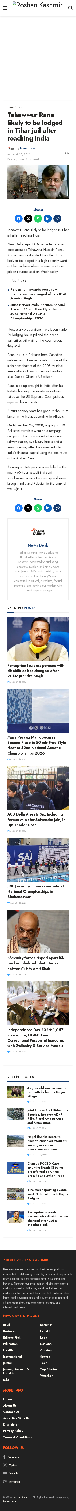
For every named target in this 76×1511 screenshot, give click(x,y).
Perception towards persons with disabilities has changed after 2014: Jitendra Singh (38, 294)
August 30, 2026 (38, 1154)
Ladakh (45, 1331)
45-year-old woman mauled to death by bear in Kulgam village (46, 1092)
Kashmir (46, 1325)
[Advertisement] (38, 56)
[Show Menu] (5, 8)
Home (10, 107)
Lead (20, 107)
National (46, 1344)
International (12, 1356)
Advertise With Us (16, 1418)
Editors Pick (11, 1337)
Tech (43, 1363)
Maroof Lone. (10, 1501)
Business (9, 1331)
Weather (46, 1375)
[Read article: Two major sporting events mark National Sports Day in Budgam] (15, 1194)
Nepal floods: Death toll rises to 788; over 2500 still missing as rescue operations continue (47, 1143)
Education (10, 1344)
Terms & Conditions (17, 1437)
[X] (28, 219)
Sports (45, 1356)
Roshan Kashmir (21, 1497)
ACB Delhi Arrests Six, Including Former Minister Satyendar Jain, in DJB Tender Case (36, 820)
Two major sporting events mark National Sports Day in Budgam (47, 1194)
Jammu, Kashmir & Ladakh (16, 1371)
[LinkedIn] (48, 219)
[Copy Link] (57, 219)
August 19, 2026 (18, 759)
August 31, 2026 (38, 1101)
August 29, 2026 (18, 682)
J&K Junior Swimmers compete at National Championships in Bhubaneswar (35, 891)
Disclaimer (11, 1424)
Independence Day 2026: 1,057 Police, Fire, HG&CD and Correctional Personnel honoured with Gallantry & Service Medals (36, 1038)
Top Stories (48, 1369)
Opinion (46, 1350)
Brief (6, 1325)
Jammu (7, 1363)
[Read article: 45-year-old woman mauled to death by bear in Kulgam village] (15, 1092)
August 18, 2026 (18, 831)
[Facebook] (19, 219)
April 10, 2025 (21, 154)
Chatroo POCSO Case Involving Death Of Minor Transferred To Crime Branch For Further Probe (45, 1169)
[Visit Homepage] (37, 8)
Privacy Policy (13, 1431)
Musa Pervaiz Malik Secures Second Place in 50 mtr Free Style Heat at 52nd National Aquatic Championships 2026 (37, 312)
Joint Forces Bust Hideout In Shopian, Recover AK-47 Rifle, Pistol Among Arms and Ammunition (47, 1116)
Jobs (6, 1380)
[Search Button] (70, 8)
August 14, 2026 (18, 1051)
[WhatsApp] (38, 219)
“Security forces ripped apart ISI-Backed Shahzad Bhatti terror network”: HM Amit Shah (35, 963)
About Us (9, 1405)
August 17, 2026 (18, 974)
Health (8, 1350)
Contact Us (11, 1412)
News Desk (27, 148)
